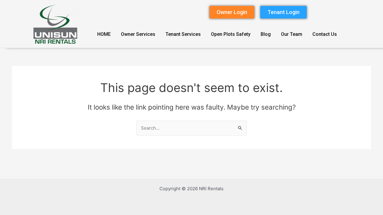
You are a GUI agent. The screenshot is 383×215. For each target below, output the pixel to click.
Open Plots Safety (230, 34)
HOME (104, 34)
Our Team (291, 34)
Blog (266, 34)
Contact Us (324, 34)
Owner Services (138, 34)
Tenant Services (183, 34)
